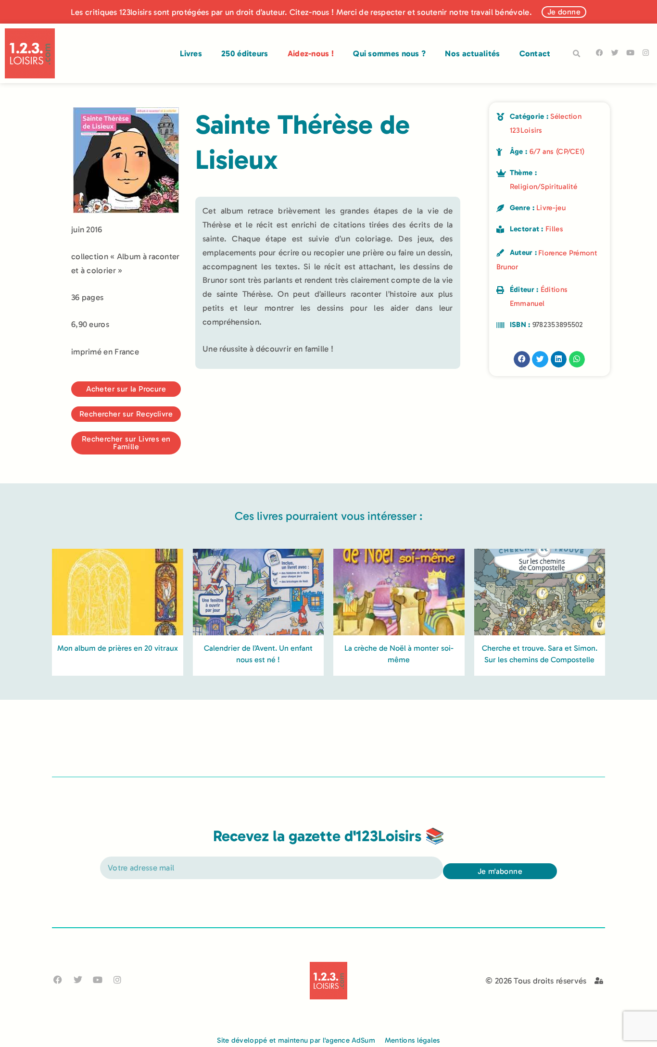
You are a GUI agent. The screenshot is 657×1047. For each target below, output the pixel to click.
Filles (554, 229)
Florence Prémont (567, 253)
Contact (535, 53)
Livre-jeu (551, 207)
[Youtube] (630, 52)
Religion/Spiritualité (543, 186)
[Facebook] (599, 52)
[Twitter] (614, 52)
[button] (576, 54)
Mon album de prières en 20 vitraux (117, 648)
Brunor (507, 267)
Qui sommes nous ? (389, 53)
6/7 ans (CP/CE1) (557, 151)
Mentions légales (412, 1040)
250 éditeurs (244, 53)
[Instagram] (645, 52)
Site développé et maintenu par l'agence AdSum (296, 1040)
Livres (191, 53)
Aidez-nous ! (311, 53)
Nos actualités (472, 53)
